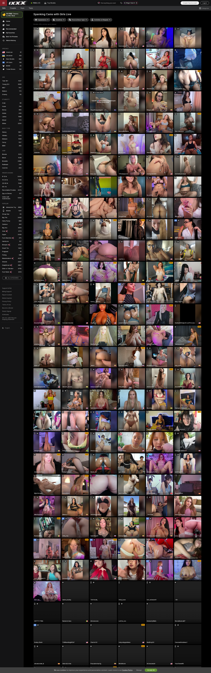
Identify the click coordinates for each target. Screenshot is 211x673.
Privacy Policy (6, 301)
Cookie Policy (127, 670)
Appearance (42, 20)
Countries (59, 20)
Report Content (7, 295)
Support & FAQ (7, 288)
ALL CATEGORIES (13, 278)
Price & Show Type (78, 20)
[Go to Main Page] (18, 3)
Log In (205, 3)
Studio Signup (6, 311)
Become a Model (7, 308)
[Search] (121, 3)
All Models (5, 314)
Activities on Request (101, 20)
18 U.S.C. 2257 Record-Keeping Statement (9, 318)
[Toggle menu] (3, 3)
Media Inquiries (7, 298)
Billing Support (7, 291)
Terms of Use (6, 304)
